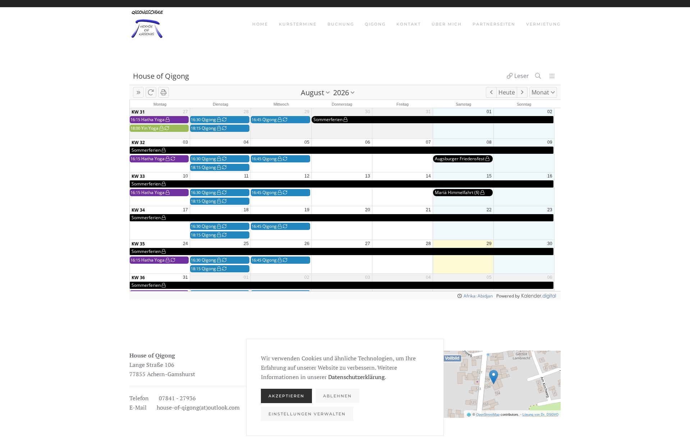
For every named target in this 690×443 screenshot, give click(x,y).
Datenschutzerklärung (356, 377)
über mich (447, 24)
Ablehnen (337, 395)
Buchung (340, 24)
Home (260, 24)
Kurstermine (298, 24)
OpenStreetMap (488, 414)
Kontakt (408, 24)
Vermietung (543, 24)
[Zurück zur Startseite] (147, 24)
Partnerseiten (494, 24)
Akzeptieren (286, 395)
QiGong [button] (375, 24)
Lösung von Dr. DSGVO (540, 414)
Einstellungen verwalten (307, 413)
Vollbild (452, 358)
